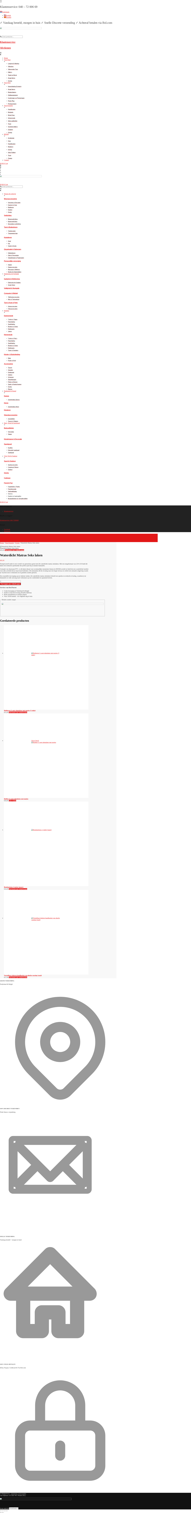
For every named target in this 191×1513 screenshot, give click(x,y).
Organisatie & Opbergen (12, 249)
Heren (6, 403)
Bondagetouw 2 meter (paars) (13, 887)
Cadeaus (7, 478)
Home (2, 543)
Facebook (7, 529)
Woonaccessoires (10, 199)
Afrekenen (5, 48)
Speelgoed (8, 444)
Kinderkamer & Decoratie (13, 439)
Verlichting (8, 215)
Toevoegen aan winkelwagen (14, 550)
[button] (95, 54)
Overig (6, 473)
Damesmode (8, 316)
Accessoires (8, 364)
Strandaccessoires (10, 415)
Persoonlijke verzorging (12, 261)
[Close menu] (1, 1)
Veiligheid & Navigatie (11, 288)
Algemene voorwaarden (18, 1493)
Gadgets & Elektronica (12, 279)
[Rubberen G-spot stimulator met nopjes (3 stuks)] (46, 667)
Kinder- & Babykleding (12, 354)
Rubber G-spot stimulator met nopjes (16, 799)
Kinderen (7, 410)
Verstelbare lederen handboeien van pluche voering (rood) (23, 975)
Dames (6, 396)
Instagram (7, 531)
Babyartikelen (9, 428)
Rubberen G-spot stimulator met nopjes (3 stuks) (20, 710)
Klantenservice (7, 42)
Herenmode (8, 335)
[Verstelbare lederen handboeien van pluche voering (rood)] (46, 932)
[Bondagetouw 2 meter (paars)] (46, 844)
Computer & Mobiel (11, 293)
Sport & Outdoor (10, 461)
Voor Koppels (9, 543)
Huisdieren (8, 237)
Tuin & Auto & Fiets (11, 303)
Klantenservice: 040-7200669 (9, 520)
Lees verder (12, 801)
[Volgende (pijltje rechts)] (3, 1512)
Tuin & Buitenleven (10, 227)
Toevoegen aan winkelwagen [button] (18, 712)
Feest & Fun (8, 483)
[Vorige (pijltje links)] (1, 1512)
